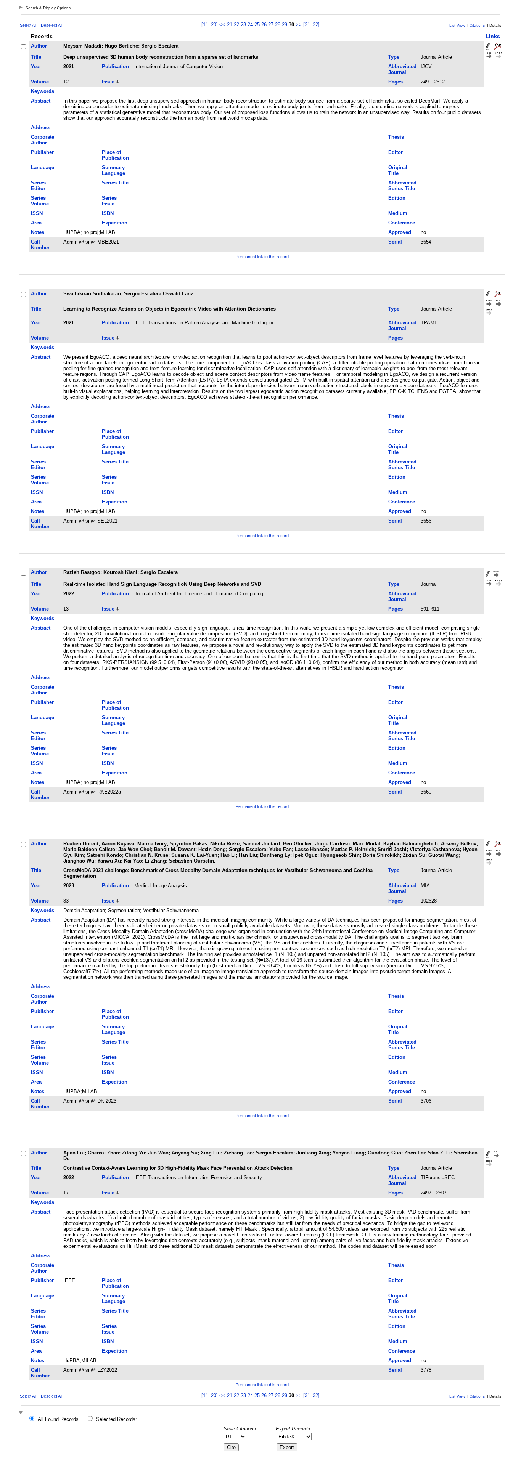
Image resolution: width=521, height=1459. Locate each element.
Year (36, 66)
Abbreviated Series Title (402, 185)
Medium (397, 213)
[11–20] (210, 24)
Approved (399, 232)
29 (284, 24)
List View (457, 25)
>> (299, 24)
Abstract (40, 101)
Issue (108, 82)
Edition (396, 198)
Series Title (115, 183)
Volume (40, 82)
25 (257, 24)
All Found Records (58, 1419)
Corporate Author (42, 140)
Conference (401, 223)
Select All (28, 25)
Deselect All (51, 25)
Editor (395, 152)
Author (39, 46)
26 (264, 24)
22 (236, 24)
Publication (115, 66)
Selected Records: (116, 1419)
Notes (37, 232)
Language (42, 167)
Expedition (114, 223)
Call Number (40, 244)
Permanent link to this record (262, 256)
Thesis (396, 137)
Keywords (42, 91)
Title (36, 57)
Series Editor (38, 185)
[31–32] (311, 24)
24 (250, 24)
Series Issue (109, 201)
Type (393, 57)
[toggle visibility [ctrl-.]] (21, 1413)
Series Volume (40, 201)
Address (40, 127)
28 (277, 24)
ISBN (108, 213)
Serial (395, 242)
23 (243, 24)
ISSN (37, 213)
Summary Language (113, 170)
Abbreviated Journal (402, 69)
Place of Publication (115, 155)
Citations (477, 25)
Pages (395, 82)
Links (493, 36)
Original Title (397, 170)
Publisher (42, 152)
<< (222, 24)
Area (36, 223)
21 (229, 24)
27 (270, 24)
